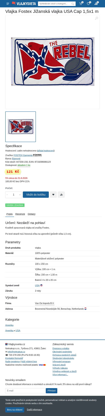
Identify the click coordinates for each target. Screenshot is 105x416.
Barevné (16, 158)
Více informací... (60, 375)
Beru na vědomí (14, 410)
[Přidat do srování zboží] (61, 194)
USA (37, 285)
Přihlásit (52, 391)
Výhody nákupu (60, 368)
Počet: (9, 188)
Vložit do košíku (35, 194)
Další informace (34, 409)
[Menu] (7, 3)
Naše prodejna (12, 361)
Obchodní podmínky (62, 352)
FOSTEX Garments (23, 155)
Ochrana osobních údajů (64, 355)
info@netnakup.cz (16, 352)
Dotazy (31, 214)
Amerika (9, 325)
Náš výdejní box (29, 361)
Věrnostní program (61, 361)
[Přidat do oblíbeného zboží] (53, 194)
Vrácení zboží (59, 365)
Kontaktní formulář (14, 358)
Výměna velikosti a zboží (64, 371)
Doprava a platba (60, 348)
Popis (9, 214)
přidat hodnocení (46, 151)
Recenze (20, 214)
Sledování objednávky (63, 358)
